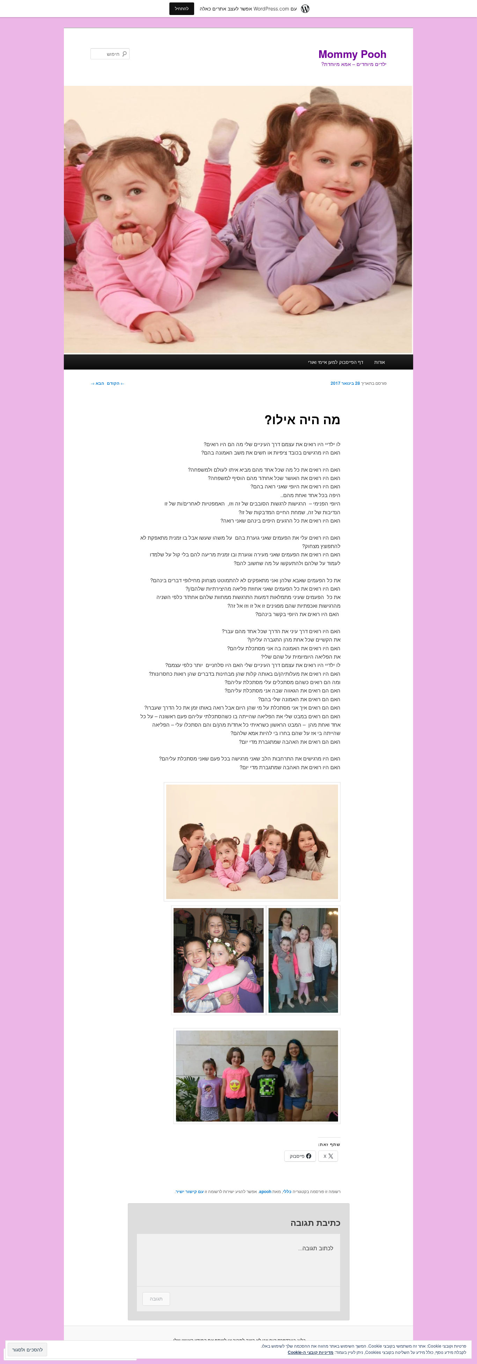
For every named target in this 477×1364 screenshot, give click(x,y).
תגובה (156, 1299)
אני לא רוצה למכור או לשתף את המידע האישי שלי (220, 1340)
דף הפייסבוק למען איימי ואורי (335, 362)
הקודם (116, 383)
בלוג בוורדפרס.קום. (287, 1340)
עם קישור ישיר (190, 1191)
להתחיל (182, 8)
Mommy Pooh (352, 53)
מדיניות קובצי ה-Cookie (310, 1352)
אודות (379, 362)
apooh (265, 1191)
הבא (97, 383)
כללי (287, 1191)
